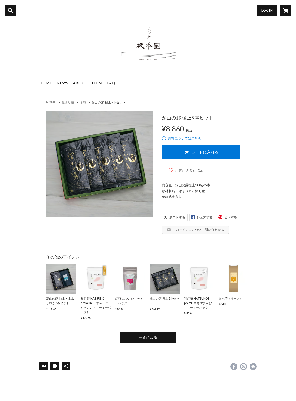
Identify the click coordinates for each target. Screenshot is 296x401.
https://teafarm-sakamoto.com (253, 366)
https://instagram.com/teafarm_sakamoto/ (243, 366)
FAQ (111, 83)
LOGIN (267, 10)
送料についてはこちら (184, 138)
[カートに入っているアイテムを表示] (285, 10)
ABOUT (80, 83)
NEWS (62, 83)
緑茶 (83, 102)
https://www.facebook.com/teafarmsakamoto (233, 366)
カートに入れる (205, 152)
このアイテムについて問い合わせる (198, 230)
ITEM (97, 83)
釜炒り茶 (68, 102)
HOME (45, 83)
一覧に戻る (148, 337)
